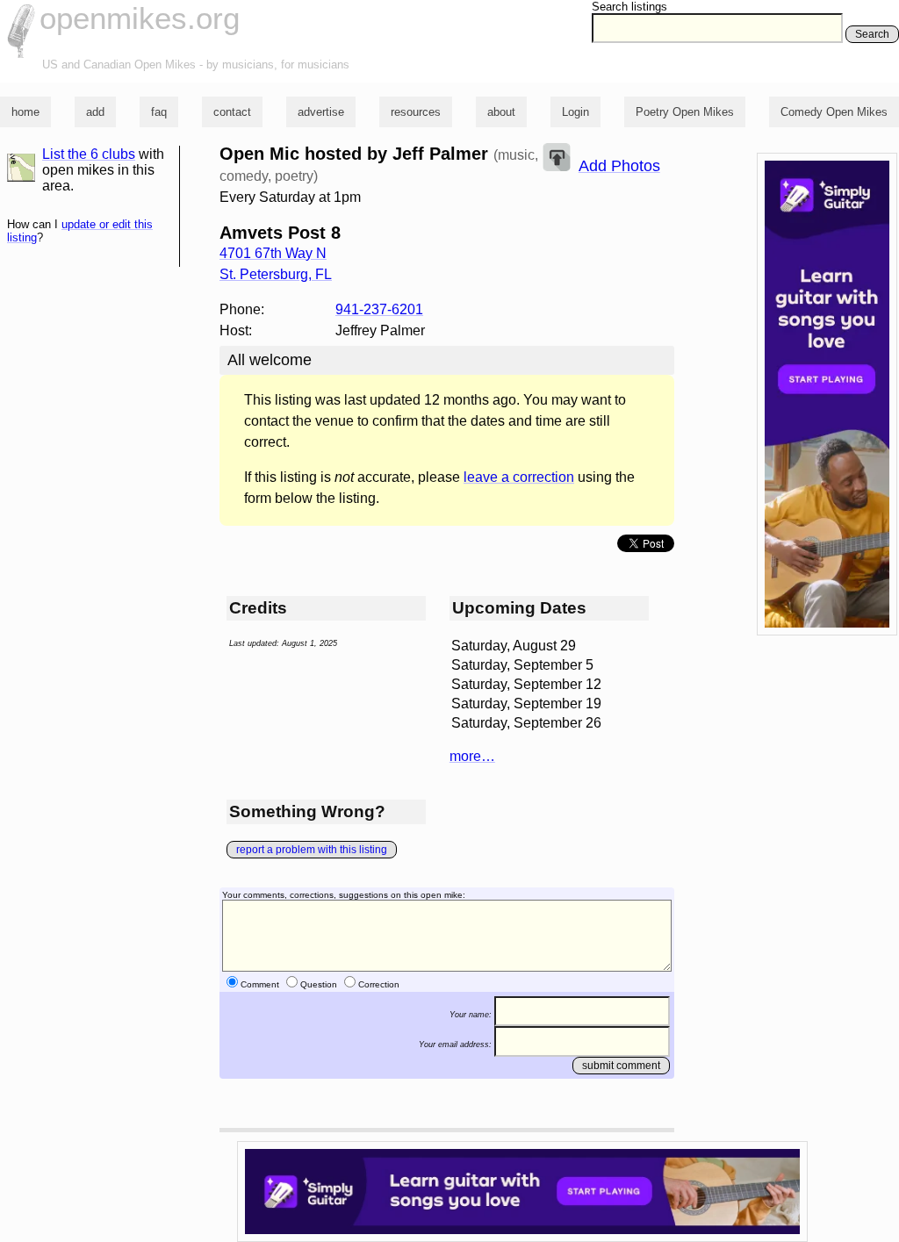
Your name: (471, 1014)
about (501, 111)
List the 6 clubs (88, 154)
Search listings (629, 6)
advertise (321, 111)
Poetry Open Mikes (685, 111)
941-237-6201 (379, 309)
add (95, 111)
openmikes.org (140, 18)
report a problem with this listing (311, 850)
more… (472, 756)
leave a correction (519, 477)
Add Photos (619, 166)
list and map (21, 168)
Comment (260, 984)
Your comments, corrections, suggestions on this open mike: (343, 895)
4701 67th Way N (273, 253)
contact (232, 111)
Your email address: (455, 1044)
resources (416, 111)
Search (872, 34)
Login (575, 111)
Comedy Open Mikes (834, 111)
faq (159, 111)
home (25, 111)
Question (318, 984)
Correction (378, 984)
